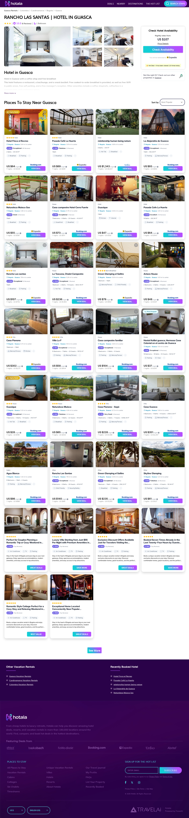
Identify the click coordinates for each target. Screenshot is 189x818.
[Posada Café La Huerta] (71, 122)
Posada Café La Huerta (64, 141)
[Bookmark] (8, 30)
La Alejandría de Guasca (156, 141)
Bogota (50, 10)
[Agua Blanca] (26, 454)
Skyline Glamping (152, 473)
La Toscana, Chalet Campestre (67, 274)
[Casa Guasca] (163, 388)
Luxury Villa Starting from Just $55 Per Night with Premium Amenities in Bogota (70, 541)
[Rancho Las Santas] (71, 454)
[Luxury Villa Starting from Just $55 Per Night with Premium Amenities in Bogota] (71, 521)
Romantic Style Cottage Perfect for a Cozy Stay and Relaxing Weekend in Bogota (25, 607)
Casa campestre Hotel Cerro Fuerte (70, 207)
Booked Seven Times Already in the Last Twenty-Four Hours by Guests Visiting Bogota (162, 541)
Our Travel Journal (95, 767)
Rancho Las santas (16, 274)
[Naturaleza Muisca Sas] (26, 188)
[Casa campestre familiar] (117, 321)
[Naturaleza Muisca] (71, 388)
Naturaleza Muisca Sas (18, 207)
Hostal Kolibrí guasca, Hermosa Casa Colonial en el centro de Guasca (162, 341)
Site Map (149, 789)
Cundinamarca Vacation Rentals (23, 680)
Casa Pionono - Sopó (108, 407)
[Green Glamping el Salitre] (117, 255)
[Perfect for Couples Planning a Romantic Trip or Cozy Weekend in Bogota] (26, 521)
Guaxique (103, 207)
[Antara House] (163, 255)
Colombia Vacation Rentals (21, 684)
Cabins (11, 777)
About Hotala (53, 786)
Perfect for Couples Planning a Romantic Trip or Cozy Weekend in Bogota (23, 541)
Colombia (24, 10)
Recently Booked (95, 786)
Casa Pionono (13, 340)
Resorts (50, 781)
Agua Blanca (12, 473)
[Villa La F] (71, 321)
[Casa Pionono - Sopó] (117, 388)
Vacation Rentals (16, 772)
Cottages (12, 781)
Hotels (49, 777)
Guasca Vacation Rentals (20, 676)
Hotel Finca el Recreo (17, 141)
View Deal (35, 168)
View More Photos (14, 63)
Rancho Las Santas (62, 473)
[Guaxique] (117, 188)
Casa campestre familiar (110, 340)
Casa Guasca (150, 407)
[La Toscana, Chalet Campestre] (71, 255)
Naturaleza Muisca (61, 407)
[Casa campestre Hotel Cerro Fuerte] (71, 188)
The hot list (153, 3)
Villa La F (56, 340)
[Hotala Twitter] (132, 783)
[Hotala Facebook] (125, 783)
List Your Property (95, 781)
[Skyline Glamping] (163, 454)
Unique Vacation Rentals (59, 767)
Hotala (133, 794)
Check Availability (163, 49)
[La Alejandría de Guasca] (163, 122)
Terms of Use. (168, 777)
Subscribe (170, 770)
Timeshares (13, 791)
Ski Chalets (13, 786)
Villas (49, 772)
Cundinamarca (37, 10)
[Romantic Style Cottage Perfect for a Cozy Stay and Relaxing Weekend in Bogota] (26, 587)
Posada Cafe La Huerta (155, 207)
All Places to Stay (16, 767)
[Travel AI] (145, 809)
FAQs (89, 777)
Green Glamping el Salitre (111, 274)
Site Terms (140, 789)
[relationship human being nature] (117, 122)
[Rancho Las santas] (26, 255)
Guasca (58, 10)
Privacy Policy (154, 777)
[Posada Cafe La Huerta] (163, 188)
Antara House (151, 274)
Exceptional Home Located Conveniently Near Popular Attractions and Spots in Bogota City (70, 607)
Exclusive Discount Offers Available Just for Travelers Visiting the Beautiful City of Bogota (116, 541)
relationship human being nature (114, 141)
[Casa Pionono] (26, 321)
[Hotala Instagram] (139, 783)
